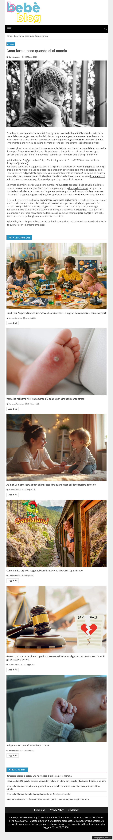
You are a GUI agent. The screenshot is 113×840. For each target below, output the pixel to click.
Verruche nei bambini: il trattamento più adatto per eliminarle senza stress (45, 398)
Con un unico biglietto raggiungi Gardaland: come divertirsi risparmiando (44, 570)
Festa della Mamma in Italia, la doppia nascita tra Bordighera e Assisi (38, 794)
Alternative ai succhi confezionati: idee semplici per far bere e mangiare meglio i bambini (47, 799)
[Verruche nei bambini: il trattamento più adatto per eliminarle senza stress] (56, 361)
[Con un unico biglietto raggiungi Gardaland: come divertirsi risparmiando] (56, 533)
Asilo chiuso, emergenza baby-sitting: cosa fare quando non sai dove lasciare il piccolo (51, 484)
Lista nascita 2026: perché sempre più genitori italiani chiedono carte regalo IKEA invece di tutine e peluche (56, 781)
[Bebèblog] (23, 12)
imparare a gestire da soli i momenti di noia (80, 139)
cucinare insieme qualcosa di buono (85, 194)
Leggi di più (12, 323)
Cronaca (10, 44)
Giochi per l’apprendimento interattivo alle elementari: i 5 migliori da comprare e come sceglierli (56, 313)
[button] (105, 28)
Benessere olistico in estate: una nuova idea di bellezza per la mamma (39, 776)
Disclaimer (73, 809)
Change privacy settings (102, 837)
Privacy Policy (56, 809)
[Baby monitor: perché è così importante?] (56, 708)
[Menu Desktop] (9, 29)
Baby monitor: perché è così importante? (27, 745)
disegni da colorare (78, 188)
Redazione (39, 809)
